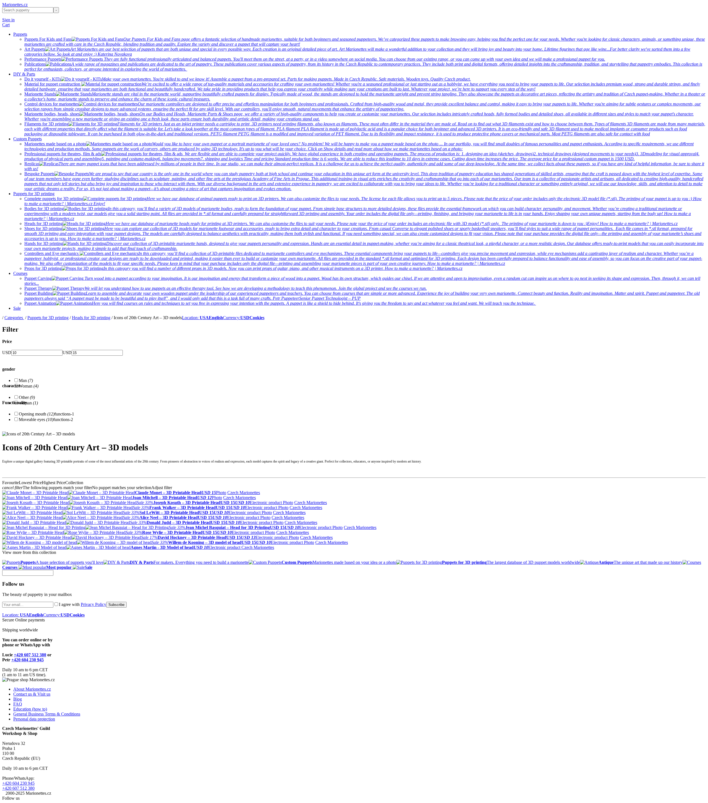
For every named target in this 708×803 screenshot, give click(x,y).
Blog (17, 699)
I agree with (82, 604)
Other (27, 397)
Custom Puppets (27, 138)
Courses (20, 273)
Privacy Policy (93, 604)
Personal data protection (34, 719)
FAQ (17, 704)
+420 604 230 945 (27, 659)
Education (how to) (30, 709)
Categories (14, 317)
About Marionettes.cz (32, 689)
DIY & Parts (24, 74)
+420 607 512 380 (30, 654)
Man (26, 380)
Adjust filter (161, 487)
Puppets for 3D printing (33, 193)
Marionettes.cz (15, 4)
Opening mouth (36, 414)
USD (6, 352)
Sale (17, 308)
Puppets (20, 34)
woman (28, 403)
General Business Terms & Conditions (46, 714)
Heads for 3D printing (91, 317)
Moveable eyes (36, 419)
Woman (28, 386)
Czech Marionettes (243, 492)
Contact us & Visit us (31, 694)
